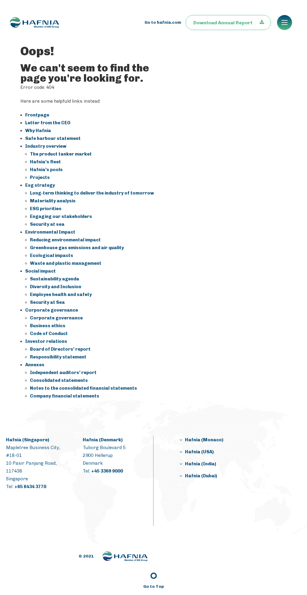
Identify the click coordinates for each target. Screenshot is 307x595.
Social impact (40, 271)
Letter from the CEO (47, 122)
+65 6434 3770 (30, 486)
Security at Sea (47, 302)
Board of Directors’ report (60, 349)
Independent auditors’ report (63, 372)
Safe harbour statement (53, 138)
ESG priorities (45, 208)
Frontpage (37, 115)
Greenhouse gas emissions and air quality (77, 247)
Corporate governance (51, 310)
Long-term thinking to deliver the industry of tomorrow (92, 193)
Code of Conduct (49, 333)
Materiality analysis (53, 201)
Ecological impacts (51, 255)
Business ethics (47, 325)
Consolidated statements (59, 380)
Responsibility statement (58, 357)
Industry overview (46, 146)
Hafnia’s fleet (45, 162)
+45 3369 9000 (107, 471)
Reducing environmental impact (65, 240)
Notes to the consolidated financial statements (83, 388)
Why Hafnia (38, 130)
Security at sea (47, 224)
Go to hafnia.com (163, 22)
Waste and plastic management (65, 263)
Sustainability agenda (54, 279)
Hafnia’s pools (46, 169)
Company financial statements (64, 396)
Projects (40, 177)
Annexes (34, 364)
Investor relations (46, 341)
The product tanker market (61, 154)
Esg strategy (40, 185)
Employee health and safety (61, 294)
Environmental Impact (50, 232)
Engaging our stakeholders (61, 216)
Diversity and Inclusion (55, 286)
